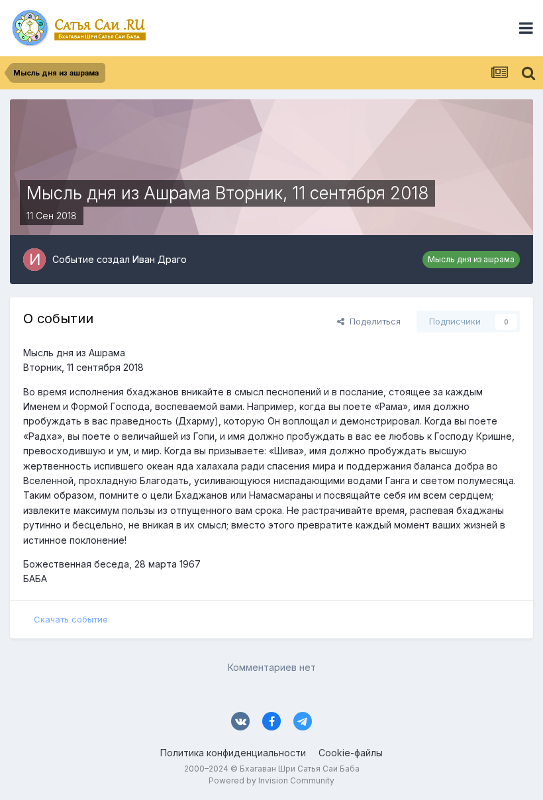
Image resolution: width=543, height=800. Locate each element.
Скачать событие (71, 619)
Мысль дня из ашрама (471, 259)
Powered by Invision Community (271, 780)
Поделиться (372, 321)
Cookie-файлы (351, 752)
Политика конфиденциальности (233, 752)
